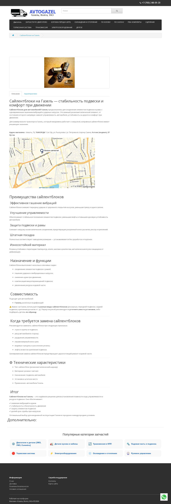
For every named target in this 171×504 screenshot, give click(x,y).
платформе (23, 498)
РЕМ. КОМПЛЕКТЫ (134, 22)
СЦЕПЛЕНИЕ (150, 22)
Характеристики (30, 94)
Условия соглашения (17, 489)
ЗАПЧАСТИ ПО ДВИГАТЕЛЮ (36, 22)
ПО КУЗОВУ (105, 22)
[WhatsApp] (164, 497)
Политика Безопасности (19, 486)
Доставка (13, 484)
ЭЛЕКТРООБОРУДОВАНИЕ (62, 27)
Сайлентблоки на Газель (30, 35)
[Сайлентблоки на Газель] (59, 72)
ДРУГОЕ (79, 27)
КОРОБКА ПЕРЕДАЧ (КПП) (61, 22)
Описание (15, 94)
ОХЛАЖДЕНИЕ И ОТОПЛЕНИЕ (86, 22)
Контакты (52, 481)
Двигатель (17, 22)
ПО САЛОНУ (119, 22)
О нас (11, 481)
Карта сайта (53, 484)
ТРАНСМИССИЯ (42, 27)
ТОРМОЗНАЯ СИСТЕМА (22, 27)
